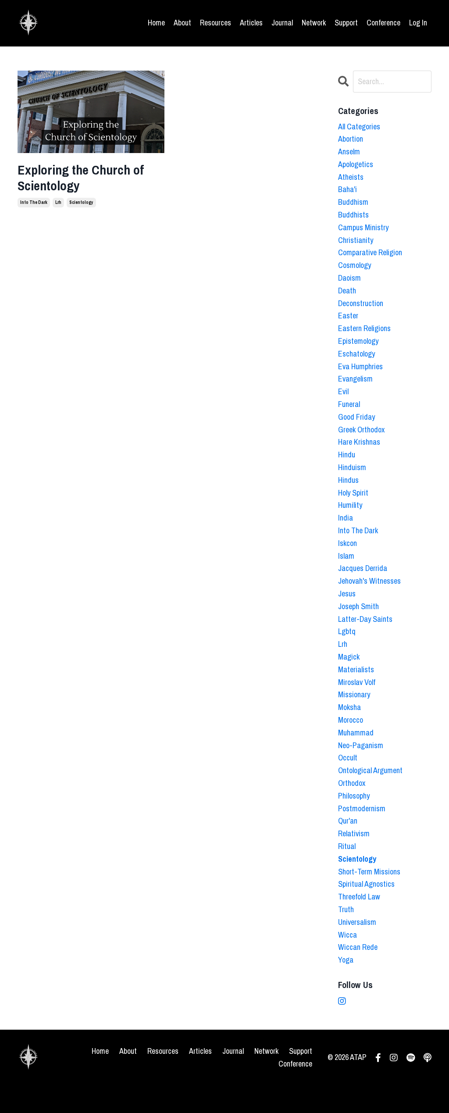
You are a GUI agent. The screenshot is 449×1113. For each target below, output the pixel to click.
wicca (347, 934)
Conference (383, 22)
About (182, 22)
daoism (349, 277)
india (345, 517)
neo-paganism (360, 745)
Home (156, 22)
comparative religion (370, 252)
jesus (347, 593)
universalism (357, 922)
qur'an (347, 820)
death (347, 290)
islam (346, 555)
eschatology (356, 353)
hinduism (352, 467)
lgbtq (347, 631)
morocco (350, 719)
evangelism (355, 378)
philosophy (354, 795)
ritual (347, 846)
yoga (345, 959)
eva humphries (360, 366)
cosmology (354, 265)
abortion (350, 138)
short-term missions (369, 871)
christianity (355, 240)
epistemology (358, 340)
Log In (418, 22)
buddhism (353, 201)
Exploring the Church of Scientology (81, 177)
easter (348, 315)
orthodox (351, 783)
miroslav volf (356, 682)
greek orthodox (361, 429)
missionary (354, 694)
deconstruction (360, 303)
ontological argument (370, 770)
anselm (349, 151)
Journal (282, 22)
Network (314, 22)
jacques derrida (362, 568)
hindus (348, 479)
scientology (81, 202)
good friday (356, 416)
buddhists (353, 214)
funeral (349, 404)
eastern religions (364, 328)
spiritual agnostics (366, 883)
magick (349, 656)
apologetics (355, 164)
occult (347, 757)
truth (346, 909)
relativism (354, 833)
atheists (350, 176)
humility (350, 504)
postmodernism (361, 808)
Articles (251, 22)
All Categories (359, 126)
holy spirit (353, 492)
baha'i (347, 189)
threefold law (359, 896)
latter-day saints (365, 619)
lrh (58, 202)
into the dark (33, 202)
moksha (349, 707)
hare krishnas (359, 441)
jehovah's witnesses (369, 580)
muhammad (356, 732)
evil (343, 391)
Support (346, 22)
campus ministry (363, 227)
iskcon (347, 543)
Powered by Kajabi (409, 1090)
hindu (346, 454)
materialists (356, 669)
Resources (215, 22)
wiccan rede (358, 947)
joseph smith (358, 606)
